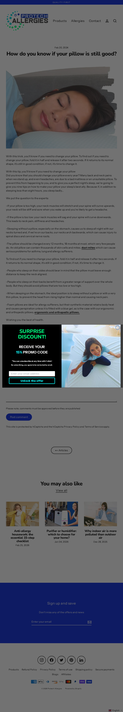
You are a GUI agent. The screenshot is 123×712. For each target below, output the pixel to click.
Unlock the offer (32, 381)
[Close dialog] (118, 327)
